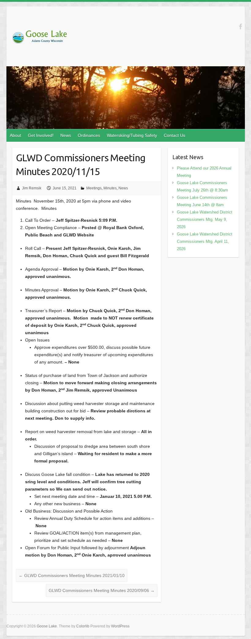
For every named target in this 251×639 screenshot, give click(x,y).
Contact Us (174, 135)
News (65, 135)
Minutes (110, 188)
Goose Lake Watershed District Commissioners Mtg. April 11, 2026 (204, 241)
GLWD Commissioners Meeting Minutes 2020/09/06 (102, 590)
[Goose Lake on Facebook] (240, 26)
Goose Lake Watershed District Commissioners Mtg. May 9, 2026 (204, 219)
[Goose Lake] (40, 38)
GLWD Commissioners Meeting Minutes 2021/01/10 (72, 575)
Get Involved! (41, 135)
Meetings (94, 188)
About (15, 135)
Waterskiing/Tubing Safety (132, 135)
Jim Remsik (31, 188)
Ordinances (89, 135)
